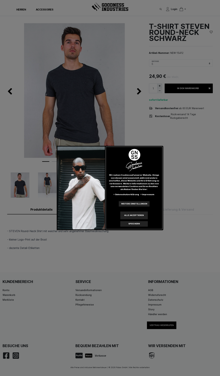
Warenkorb (9, 294)
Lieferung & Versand (178, 209)
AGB (150, 290)
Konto (6, 290)
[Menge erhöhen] (159, 86)
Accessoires (44, 9)
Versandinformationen (88, 290)
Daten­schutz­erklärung (127, 194)
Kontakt (80, 299)
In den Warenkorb (188, 88)
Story (151, 309)
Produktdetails (41, 209)
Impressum (155, 304)
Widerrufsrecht (157, 294)
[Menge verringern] (159, 90)
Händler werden (157, 314)
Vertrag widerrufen (162, 325)
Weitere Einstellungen (134, 204)
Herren (21, 9)
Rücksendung (83, 294)
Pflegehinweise (84, 304)
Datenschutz (155, 299)
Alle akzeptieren (134, 215)
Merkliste (8, 299)
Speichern (134, 224)
